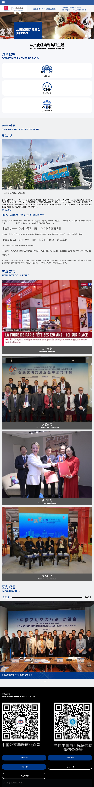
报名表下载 (25, 776)
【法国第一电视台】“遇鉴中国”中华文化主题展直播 (32, 228)
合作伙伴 (24, 767)
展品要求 (70, 758)
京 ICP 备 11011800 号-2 (12, 783)
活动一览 (70, 767)
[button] (86, 35)
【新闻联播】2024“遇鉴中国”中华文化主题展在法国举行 (35, 240)
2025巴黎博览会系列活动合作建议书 (23, 215)
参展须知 (24, 758)
